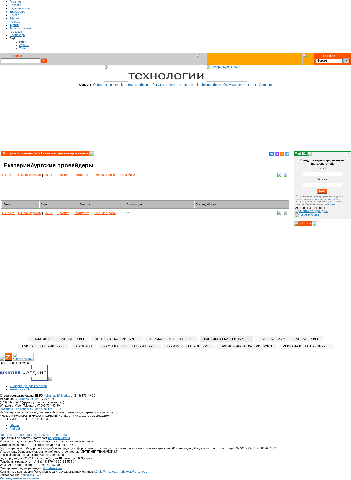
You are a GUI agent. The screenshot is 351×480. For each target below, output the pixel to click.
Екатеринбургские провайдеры (65, 153)
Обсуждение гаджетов (239, 84)
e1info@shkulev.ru (106, 471)
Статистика (81, 175)
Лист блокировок (105, 175)
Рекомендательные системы (19, 478)
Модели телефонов (135, 84)
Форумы (9, 153)
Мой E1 (300, 153)
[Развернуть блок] (296, 223)
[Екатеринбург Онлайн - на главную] (226, 80)
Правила (63, 175)
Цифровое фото (209, 84)
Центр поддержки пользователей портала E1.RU (33, 435)
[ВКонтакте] (271, 154)
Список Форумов (29, 175)
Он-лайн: (127, 175)
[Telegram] (287, 154)
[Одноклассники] (282, 154)
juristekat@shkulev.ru (134, 471)
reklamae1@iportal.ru (58, 395)
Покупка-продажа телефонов (173, 84)
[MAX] (277, 154)
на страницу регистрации (325, 199)
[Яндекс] (321, 211)
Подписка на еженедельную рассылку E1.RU (30, 409)
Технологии (29, 153)
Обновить (8, 175)
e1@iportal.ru (24, 399)
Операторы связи (105, 84)
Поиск (49, 175)
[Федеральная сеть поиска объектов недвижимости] (50, 380)
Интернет (265, 84)
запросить (329, 204)
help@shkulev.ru (59, 438)
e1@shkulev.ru (52, 468)
